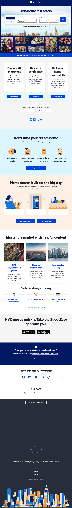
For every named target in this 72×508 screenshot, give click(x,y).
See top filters (36, 188)
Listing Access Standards (36, 449)
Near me (36, 426)
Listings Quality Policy (36, 452)
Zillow (36, 466)
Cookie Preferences (36, 441)
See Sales (46, 221)
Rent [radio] (10, 18)
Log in (36, 359)
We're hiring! (36, 414)
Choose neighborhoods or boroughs (26, 20)
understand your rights (47, 55)
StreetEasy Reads (41, 307)
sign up (42, 26)
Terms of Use (36, 435)
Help (36, 432)
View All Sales (36, 429)
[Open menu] (2, 2)
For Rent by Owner (27, 111)
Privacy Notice (36, 443)
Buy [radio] (10, 21)
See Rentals (25, 221)
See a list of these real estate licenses (43, 461)
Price (40, 17)
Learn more (33, 55)
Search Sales (35, 96)
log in (48, 26)
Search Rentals (14, 96)
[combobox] (44, 21)
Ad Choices (36, 446)
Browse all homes (36, 423)
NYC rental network (36, 420)
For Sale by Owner (44, 111)
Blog (36, 411)
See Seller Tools (57, 96)
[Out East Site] (36, 391)
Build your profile (36, 168)
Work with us (35, 417)
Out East (36, 474)
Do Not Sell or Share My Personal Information (36, 438)
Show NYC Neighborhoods (36, 402)
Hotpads (36, 471)
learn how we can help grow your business (45, 354)
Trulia (36, 468)
